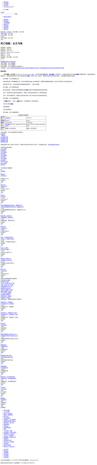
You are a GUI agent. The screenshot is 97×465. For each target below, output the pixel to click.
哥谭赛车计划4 (8, 440)
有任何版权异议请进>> (54, 144)
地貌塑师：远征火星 (9, 434)
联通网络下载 (4, 140)
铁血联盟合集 (7, 427)
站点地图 (6, 3)
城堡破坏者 (4, 366)
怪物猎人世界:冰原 (6, 258)
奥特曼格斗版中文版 (6, 355)
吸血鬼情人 (7, 424)
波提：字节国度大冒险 (7, 237)
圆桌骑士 (3, 398)
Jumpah (2, 195)
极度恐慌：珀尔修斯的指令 (8, 376)
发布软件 (6, 5)
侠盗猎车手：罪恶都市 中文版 (9, 312)
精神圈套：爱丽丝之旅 (10, 437)
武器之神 (3, 226)
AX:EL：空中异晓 (8, 435)
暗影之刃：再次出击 (9, 446)
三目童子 (3, 387)
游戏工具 (6, 24)
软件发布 (6, 454)
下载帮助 (6, 452)
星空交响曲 (7, 410)
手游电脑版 (7, 22)
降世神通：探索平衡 (6, 216)
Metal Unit (3, 184)
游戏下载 (3, 32)
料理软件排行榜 (60, 68)
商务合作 (6, 451)
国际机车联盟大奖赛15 (10, 421)
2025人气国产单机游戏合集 (14, 68)
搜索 (16, 14)
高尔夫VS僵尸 (4, 248)
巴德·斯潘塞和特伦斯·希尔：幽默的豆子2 (12, 205)
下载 (2, 182)
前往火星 (3, 269)
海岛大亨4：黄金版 (9, 441)
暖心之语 (6, 416)
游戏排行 (6, 29)
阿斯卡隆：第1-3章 (9, 422)
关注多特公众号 (8, 6)
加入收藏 (6, 9)
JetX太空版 (6, 412)
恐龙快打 (3, 323)
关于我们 (6, 449)
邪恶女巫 (6, 426)
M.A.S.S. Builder (8, 413)
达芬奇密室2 (7, 418)
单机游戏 (6, 21)
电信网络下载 (4, 137)
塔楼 (5, 429)
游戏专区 (6, 27)
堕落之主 (3, 174)
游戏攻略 (6, 26)
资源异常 (3, 133)
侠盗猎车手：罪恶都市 (7, 302)
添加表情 (4, 168)
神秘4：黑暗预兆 (8, 414)
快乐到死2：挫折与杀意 (10, 432)
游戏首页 (6, 19)
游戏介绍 (8, 61)
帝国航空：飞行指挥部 (10, 419)
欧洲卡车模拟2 (26, 68)
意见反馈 (6, 457)
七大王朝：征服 (8, 430)
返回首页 (6, 2)
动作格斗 (9, 32)
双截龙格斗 (4, 344)
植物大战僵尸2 (8, 16)
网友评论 (13, 61)
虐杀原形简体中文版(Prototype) (9, 334)
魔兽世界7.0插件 (34, 68)
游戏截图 (3, 61)
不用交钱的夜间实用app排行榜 (47, 68)
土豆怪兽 (6, 443)
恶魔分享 (6, 438)
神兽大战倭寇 (7, 445)
